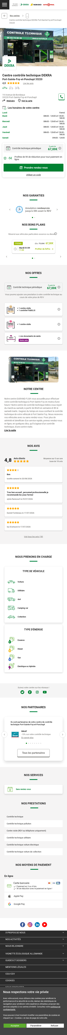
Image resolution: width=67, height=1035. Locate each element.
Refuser (54, 1025)
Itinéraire (11, 101)
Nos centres (15, 16)
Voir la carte (27, 101)
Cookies (9, 980)
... (27, 15)
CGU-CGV (10, 973)
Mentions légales (15, 967)
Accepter (15, 1025)
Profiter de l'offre (42, 249)
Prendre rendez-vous (36, 167)
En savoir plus (27, 737)
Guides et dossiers (15, 960)
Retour (4, 16)
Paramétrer (35, 1025)
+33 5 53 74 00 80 (61, 97)
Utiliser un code (33, 175)
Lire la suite (10, 430)
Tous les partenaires (33, 752)
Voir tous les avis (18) (33, 536)
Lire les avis (28, 83)
